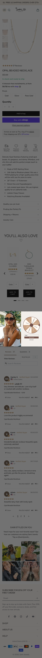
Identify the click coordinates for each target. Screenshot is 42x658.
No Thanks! (32, 339)
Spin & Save (31, 337)
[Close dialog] (1, 312)
